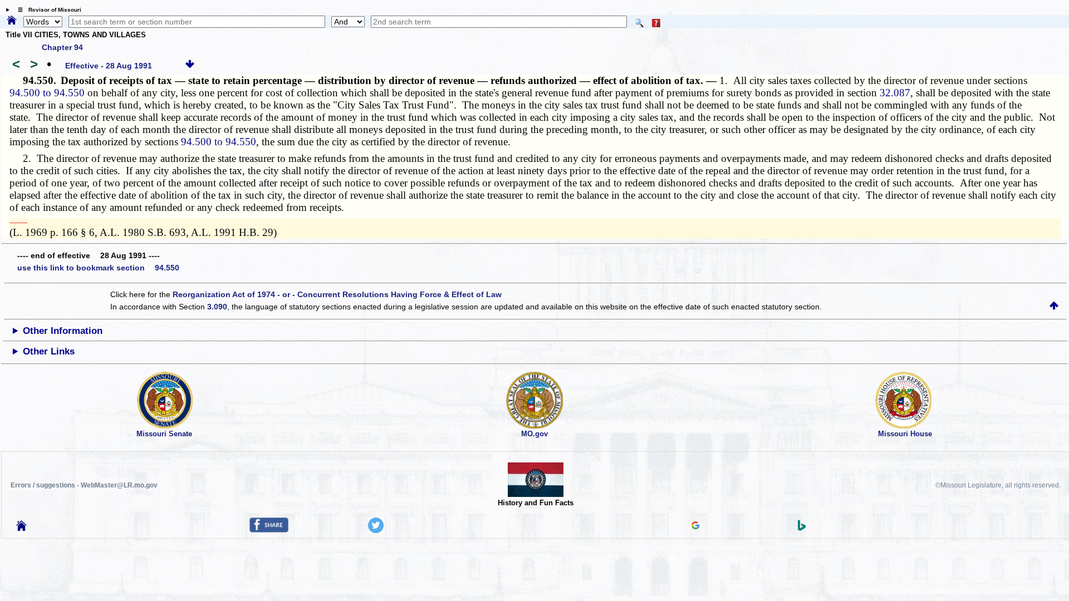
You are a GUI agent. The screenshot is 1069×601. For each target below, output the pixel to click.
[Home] (12, 21)
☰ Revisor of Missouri (46, 10)
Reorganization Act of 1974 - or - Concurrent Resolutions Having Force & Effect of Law (337, 294)
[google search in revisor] (695, 526)
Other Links (49, 351)
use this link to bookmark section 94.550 (98, 267)
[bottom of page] (189, 65)
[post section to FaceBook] (268, 529)
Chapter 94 (62, 47)
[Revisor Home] (21, 528)
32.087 (895, 92)
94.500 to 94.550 (47, 92)
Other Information (62, 331)
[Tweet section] (376, 530)
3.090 (217, 306)
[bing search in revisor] (802, 528)
